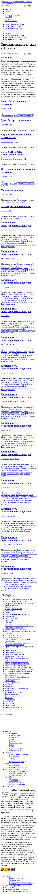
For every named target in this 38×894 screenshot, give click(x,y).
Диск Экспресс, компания (16, 120)
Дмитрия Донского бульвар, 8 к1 (12, 544)
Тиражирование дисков (25, 114)
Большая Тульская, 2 (8, 373)
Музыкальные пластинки (10, 218)
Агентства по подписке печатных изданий (20, 603)
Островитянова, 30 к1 (9, 230)
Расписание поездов (16, 782)
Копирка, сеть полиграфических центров (16, 224)
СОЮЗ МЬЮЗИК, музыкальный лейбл (12, 153)
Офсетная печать (7, 116)
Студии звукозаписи (12, 683)
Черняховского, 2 (7, 287)
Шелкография (10, 705)
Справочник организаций (14, 24)
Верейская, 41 (6, 211)
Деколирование (10, 616)
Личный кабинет (11, 21)
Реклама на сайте (7, 715)
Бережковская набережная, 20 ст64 (13, 159)
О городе (8, 19)
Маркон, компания (12, 190)
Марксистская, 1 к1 (8, 344)
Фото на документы (8, 247)
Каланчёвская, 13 (7, 430)
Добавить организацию (13, 26)
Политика (12, 737)
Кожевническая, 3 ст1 (8, 516)
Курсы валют (14, 756)
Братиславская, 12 (7, 258)
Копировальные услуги (9, 245)
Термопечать (9, 690)
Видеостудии (10, 611)
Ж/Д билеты (13, 779)
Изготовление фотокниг (14, 628)
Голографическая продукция (15, 614)
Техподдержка (10, 887)
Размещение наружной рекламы (16, 662)
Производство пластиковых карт (17, 658)
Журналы (8, 622)
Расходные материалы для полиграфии (19, 669)
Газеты (7, 612)
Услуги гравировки (8, 466)
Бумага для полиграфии (13, 609)
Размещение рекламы (12, 886)
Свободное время (15, 743)
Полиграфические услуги (18, 470)
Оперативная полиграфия (16, 243)
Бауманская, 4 (6, 108)
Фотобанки (9, 701)
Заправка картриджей (27, 245)
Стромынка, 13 (6, 194)
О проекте (8, 876)
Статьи (11, 758)
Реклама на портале (16, 878)
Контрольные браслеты (13, 635)
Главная (8, 34)
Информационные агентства (15, 629)
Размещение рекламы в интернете (17, 664)
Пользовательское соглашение (20, 882)
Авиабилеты (13, 781)
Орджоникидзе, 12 (7, 125)
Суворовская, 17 (7, 176)
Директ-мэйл (9, 620)
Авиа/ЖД (8, 17)
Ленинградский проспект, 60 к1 (12, 401)
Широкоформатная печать (23, 116)
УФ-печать (13, 184)
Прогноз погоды (7, 4)
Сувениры (4, 184)
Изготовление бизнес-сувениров (17, 624)
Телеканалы (9, 686)
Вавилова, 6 (5, 316)
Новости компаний (16, 748)
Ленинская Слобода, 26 (9, 142)
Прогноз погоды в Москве (18, 754)
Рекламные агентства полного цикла (18, 671)
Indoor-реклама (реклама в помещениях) (19, 599)
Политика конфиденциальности (20, 884)
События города (15, 750)
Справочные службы (16, 762)
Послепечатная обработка (10, 241)
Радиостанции (10, 660)
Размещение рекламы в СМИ (15, 665)
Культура (12, 741)
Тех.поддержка (14, 880)
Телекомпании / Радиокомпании (16, 688)
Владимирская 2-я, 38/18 (9, 487)
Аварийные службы (16, 760)
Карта (7, 13)
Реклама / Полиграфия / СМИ (15, 37)
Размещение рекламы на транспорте (18, 667)
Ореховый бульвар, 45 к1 (10, 459)
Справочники (10, 681)
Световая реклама (11, 675)
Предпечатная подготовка (14, 656)
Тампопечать (9, 684)
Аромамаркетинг (11, 607)
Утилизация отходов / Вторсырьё (13, 202)
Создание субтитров (12, 679)
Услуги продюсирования (14, 696)
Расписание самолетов (17, 784)
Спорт (11, 739)
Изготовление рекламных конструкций (19, 626)
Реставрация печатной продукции (17, 673)
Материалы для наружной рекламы (18, 643)
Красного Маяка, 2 (7, 573)
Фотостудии (9, 703)
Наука (11, 745)
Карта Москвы (14, 765)
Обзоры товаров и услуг (14, 28)
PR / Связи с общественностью (16, 601)
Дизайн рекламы (11, 618)
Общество (13, 733)
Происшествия (14, 735)
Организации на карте (17, 767)
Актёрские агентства (12, 605)
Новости (8, 9)
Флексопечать (10, 700)
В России (12, 747)
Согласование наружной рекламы (17, 677)
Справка (8, 11)
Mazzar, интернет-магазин (16, 206)
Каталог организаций (13, 15)
